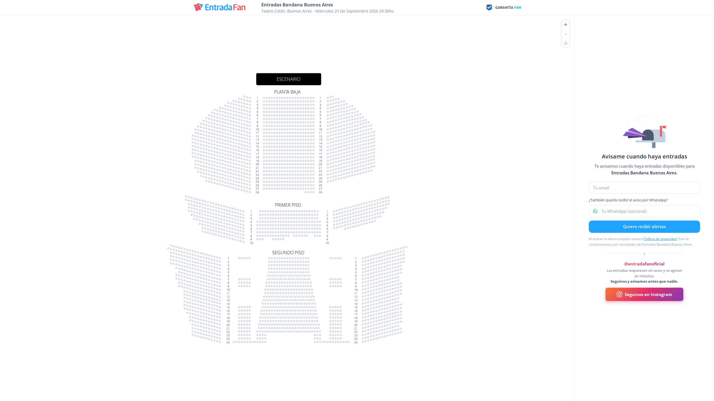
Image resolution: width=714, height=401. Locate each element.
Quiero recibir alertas (644, 226)
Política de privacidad (660, 238)
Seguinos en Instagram (648, 294)
